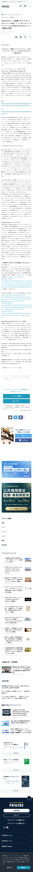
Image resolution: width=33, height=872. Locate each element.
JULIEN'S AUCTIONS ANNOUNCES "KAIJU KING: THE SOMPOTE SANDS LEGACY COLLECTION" (20, 712)
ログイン (17, 401)
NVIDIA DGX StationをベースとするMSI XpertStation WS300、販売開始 (13, 599)
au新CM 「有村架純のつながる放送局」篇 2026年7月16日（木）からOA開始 (14, 630)
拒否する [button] (9, 867)
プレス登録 (17, 396)
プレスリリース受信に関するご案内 (22, 410)
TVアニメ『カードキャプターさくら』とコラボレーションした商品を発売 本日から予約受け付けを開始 (14, 589)
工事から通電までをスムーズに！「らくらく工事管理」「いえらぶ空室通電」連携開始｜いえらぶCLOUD (20, 730)
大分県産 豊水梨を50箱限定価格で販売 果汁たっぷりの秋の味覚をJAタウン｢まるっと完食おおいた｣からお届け (14, 650)
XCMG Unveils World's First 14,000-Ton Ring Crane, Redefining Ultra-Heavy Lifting (13, 569)
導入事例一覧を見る (17, 674)
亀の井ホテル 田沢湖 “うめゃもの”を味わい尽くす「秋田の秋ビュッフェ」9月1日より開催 (14, 579)
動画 (3, 540)
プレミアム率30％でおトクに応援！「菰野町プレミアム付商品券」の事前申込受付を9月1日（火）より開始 (14, 609)
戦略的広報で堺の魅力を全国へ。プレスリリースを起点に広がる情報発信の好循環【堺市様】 (21, 669)
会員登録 (16, 810)
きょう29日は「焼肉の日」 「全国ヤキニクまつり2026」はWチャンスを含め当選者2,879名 (15, 697)
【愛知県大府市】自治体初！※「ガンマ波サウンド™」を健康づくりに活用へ (13, 559)
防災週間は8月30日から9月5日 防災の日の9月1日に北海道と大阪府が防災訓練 (15, 686)
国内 (21, 6)
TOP (5, 14)
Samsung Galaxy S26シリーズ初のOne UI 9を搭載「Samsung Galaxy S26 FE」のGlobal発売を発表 (14, 620)
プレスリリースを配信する (15, 820)
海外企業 (4, 545)
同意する (23, 867)
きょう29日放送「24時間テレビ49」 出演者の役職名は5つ (16, 692)
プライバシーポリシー (15, 855)
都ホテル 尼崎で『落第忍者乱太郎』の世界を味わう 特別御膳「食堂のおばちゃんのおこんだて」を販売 (14, 640)
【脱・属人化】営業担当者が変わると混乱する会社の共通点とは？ (20, 721)
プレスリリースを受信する (15, 823)
